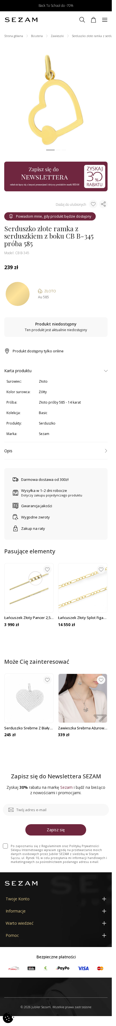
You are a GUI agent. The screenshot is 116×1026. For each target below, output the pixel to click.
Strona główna (13, 36)
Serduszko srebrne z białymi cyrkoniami (28, 728)
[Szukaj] (82, 20)
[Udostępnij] (103, 204)
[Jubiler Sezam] (21, 19)
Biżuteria (37, 36)
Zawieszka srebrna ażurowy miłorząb (82, 728)
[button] (50, 150)
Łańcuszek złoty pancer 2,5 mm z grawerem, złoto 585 (27, 618)
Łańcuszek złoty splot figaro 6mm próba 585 (82, 618)
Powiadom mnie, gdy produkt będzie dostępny (53, 216)
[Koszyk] (93, 20)
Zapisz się (56, 829)
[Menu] (105, 20)
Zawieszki (57, 36)
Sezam (44, 433)
